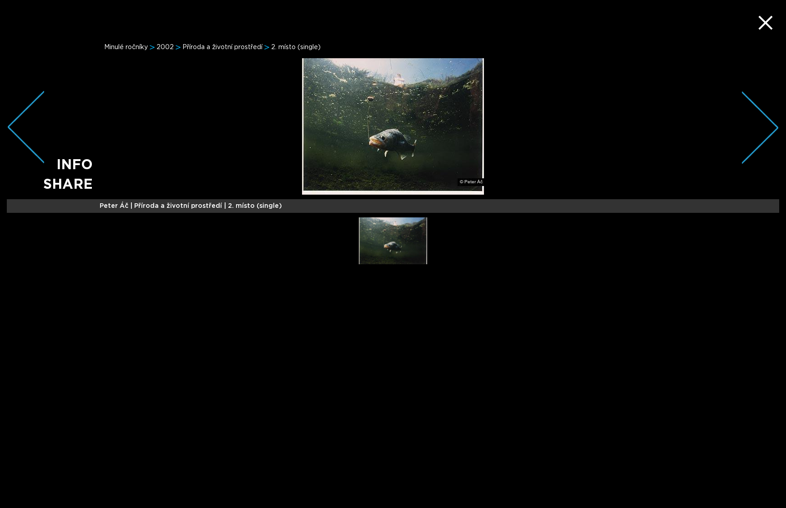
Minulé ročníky (126, 47)
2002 (165, 47)
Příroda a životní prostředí (222, 47)
